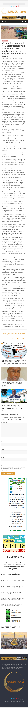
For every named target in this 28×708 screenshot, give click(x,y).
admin (11, 58)
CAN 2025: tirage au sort (18, 338)
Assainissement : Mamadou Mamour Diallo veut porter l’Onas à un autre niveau (12, 383)
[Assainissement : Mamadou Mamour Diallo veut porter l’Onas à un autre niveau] (14, 368)
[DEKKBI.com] (2, 21)
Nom (3, 442)
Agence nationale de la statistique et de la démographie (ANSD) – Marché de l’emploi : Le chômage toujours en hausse (14, 361)
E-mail (3, 449)
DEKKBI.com (17, 11)
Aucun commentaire (18, 58)
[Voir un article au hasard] (25, 21)
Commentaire (5, 422)
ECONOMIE (5, 40)
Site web (3, 457)
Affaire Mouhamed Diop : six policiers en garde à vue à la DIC (13, 334)
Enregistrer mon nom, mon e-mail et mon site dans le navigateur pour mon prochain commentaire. (13, 468)
